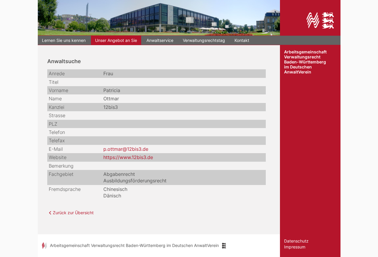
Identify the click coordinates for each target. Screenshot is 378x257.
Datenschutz (296, 240)
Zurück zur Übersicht (73, 212)
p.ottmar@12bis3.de (125, 149)
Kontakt (241, 40)
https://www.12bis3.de (128, 157)
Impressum (294, 246)
